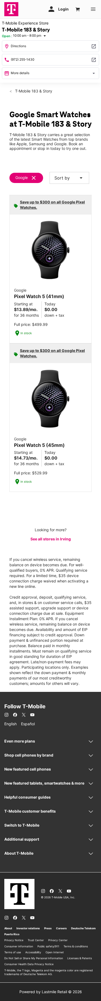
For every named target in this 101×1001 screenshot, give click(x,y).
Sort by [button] (69, 178)
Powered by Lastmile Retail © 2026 (50, 991)
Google (21, 177)
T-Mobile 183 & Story (33, 91)
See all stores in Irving (50, 539)
